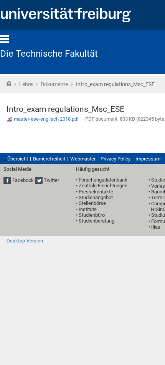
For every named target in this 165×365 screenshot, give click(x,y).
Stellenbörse (92, 203)
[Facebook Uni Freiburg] (7, 180)
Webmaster (83, 159)
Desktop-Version (25, 241)
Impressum (147, 159)
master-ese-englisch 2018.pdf (46, 119)
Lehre (26, 84)
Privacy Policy (115, 159)
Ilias (155, 227)
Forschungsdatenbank (103, 180)
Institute (88, 209)
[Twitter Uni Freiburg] (39, 180)
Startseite (9, 83)
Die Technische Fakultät (49, 53)
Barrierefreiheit (49, 159)
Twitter (51, 180)
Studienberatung (96, 221)
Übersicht (17, 159)
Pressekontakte (96, 192)
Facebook (23, 180)
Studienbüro (92, 215)
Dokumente (54, 84)
